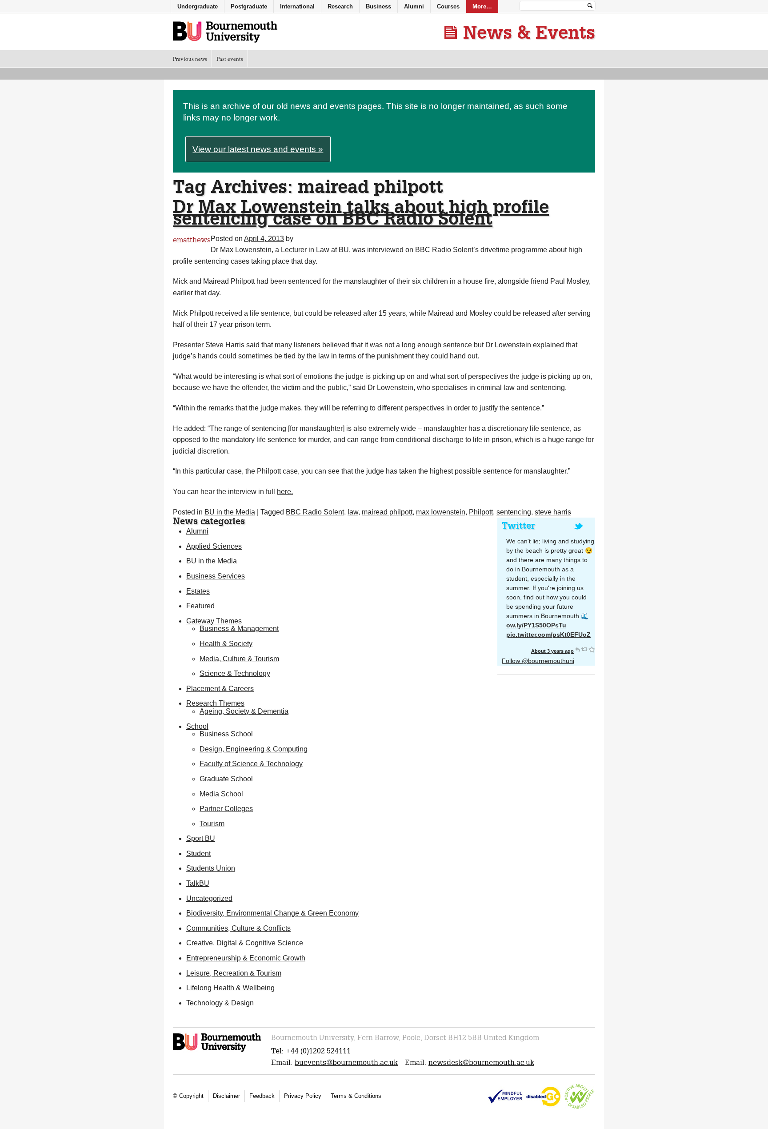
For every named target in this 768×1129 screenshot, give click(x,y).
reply (577, 649)
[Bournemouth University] (217, 1050)
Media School (221, 794)
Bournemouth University (225, 32)
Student (198, 853)
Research (340, 6)
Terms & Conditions (356, 1096)
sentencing (513, 512)
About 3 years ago (552, 651)
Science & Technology (235, 673)
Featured (200, 606)
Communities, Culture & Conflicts (238, 928)
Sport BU (200, 838)
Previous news (190, 59)
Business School (226, 734)
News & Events (529, 32)
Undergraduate (197, 6)
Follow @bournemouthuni (538, 660)
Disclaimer (226, 1096)
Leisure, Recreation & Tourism (233, 973)
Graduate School (226, 779)
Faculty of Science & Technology (251, 763)
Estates (198, 591)
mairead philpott (387, 512)
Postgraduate (249, 6)
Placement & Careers (220, 688)
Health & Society (226, 643)
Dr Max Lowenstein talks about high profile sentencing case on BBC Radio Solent (361, 212)
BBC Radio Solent (315, 512)
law (353, 512)
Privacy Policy (302, 1096)
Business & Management (239, 628)
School (197, 726)
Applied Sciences (214, 546)
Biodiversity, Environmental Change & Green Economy (272, 913)
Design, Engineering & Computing (254, 749)
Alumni (197, 531)
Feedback (262, 1096)
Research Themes (215, 703)
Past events (229, 59)
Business (378, 6)
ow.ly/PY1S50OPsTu (536, 625)
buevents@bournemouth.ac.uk (346, 1062)
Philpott (481, 512)
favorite (591, 649)
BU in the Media (229, 512)
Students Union (210, 868)
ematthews (192, 240)
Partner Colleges (226, 808)
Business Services (215, 576)
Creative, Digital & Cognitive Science (244, 943)
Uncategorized (209, 898)
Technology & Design (220, 1003)
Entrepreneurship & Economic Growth (245, 958)
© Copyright (188, 1096)
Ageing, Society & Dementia (244, 711)
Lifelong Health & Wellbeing (230, 988)
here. (285, 491)
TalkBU (197, 883)
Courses (448, 6)
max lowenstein (440, 512)
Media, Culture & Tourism (239, 659)
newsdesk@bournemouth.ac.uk (481, 1062)
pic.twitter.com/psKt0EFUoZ (548, 634)
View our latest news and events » (257, 149)
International (297, 6)
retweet (584, 649)
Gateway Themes (214, 621)
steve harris (553, 512)
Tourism (212, 824)
